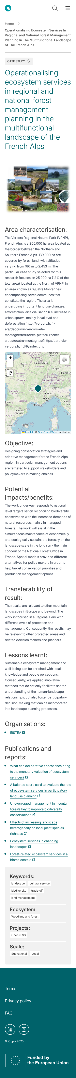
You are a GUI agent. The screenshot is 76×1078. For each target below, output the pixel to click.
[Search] (55, 8)
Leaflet (29, 432)
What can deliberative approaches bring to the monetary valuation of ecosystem (40, 771)
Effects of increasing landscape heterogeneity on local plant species (37, 828)
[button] (38, 388)
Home (9, 24)
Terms (10, 988)
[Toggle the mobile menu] (68, 8)
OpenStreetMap (47, 432)
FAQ (9, 1013)
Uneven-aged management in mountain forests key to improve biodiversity (39, 809)
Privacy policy (18, 1000)
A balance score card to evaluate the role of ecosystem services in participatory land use (40, 790)
